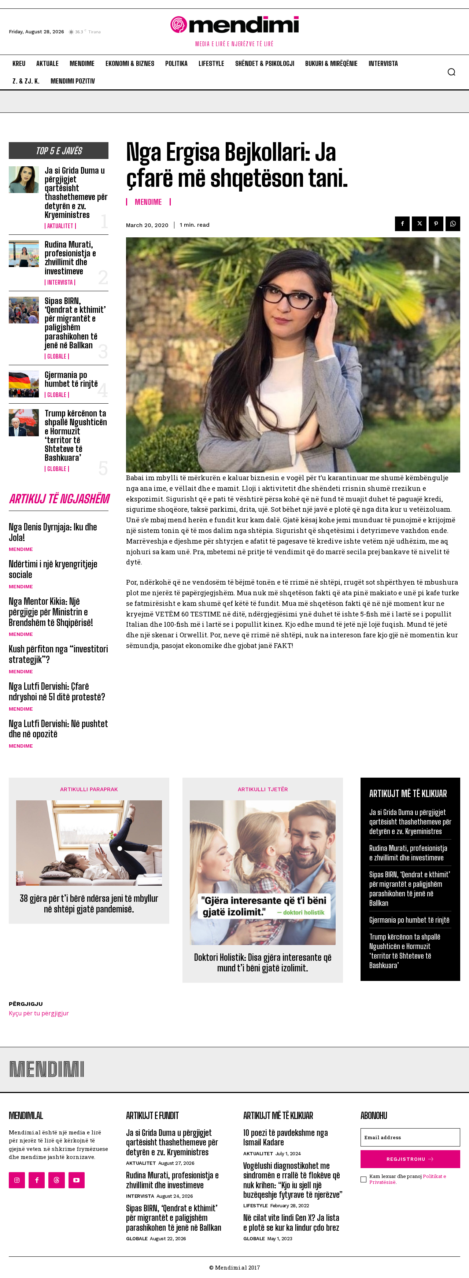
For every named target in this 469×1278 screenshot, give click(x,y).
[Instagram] (17, 1180)
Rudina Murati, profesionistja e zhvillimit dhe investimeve (70, 258)
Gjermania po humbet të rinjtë (71, 379)
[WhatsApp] (453, 223)
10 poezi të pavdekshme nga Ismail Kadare (285, 1137)
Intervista (60, 282)
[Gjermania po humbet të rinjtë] (24, 384)
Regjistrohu (406, 1159)
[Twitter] (419, 223)
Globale (56, 356)
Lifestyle (255, 1205)
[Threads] (56, 1180)
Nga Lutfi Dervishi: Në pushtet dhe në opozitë (58, 729)
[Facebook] (402, 223)
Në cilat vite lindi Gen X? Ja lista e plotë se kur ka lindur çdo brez (291, 1222)
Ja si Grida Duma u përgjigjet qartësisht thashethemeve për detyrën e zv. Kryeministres (76, 193)
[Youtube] (77, 1180)
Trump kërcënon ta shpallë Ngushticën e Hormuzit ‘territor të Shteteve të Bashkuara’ (76, 435)
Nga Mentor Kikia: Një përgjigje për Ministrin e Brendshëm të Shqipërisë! (51, 612)
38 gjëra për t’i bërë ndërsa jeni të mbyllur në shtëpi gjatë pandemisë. (89, 903)
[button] (451, 72)
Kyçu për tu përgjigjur (39, 1013)
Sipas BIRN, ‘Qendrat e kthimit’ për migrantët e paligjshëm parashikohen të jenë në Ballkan (75, 323)
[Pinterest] (436, 223)
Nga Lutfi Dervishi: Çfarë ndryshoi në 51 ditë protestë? (57, 691)
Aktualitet (60, 226)
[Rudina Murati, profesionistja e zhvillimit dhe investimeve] (24, 253)
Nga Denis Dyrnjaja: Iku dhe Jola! (53, 532)
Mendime (21, 549)
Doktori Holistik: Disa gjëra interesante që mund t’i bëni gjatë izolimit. (263, 962)
